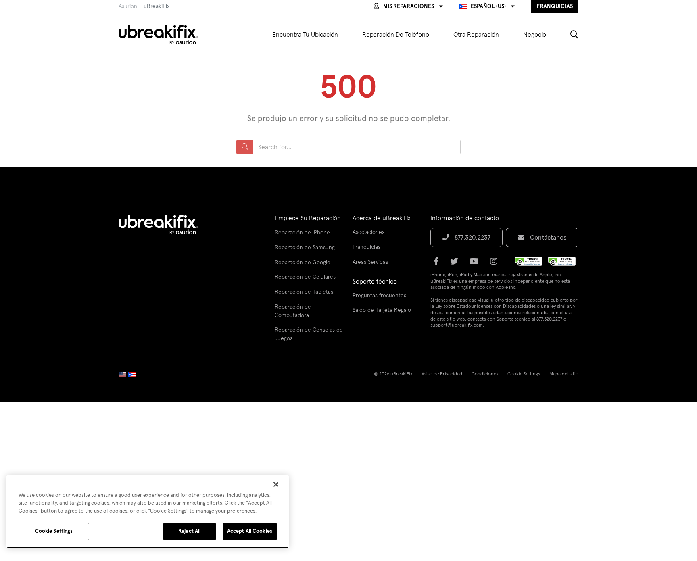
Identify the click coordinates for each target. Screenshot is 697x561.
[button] (408, 6)
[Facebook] (438, 264)
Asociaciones (368, 232)
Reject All (189, 531)
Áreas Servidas (370, 262)
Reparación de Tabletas (304, 292)
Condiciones (485, 374)
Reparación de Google (302, 262)
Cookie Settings (523, 374)
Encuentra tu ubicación (305, 34)
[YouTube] (476, 264)
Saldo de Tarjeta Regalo (382, 310)
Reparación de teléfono (395, 34)
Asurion (128, 6)
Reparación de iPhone (302, 233)
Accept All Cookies (249, 531)
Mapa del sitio (563, 374)
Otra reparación (476, 34)
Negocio (534, 34)
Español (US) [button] (488, 6)
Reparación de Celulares (305, 277)
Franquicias (366, 247)
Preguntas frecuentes (379, 295)
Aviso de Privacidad (442, 374)
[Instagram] (496, 264)
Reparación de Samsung (305, 247)
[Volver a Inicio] (163, 34)
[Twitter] (456, 264)
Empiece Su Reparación (308, 218)
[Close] (276, 484)
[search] (568, 35)
